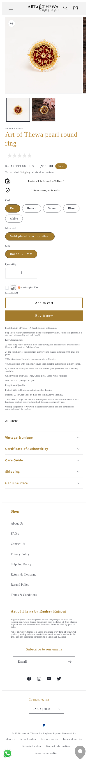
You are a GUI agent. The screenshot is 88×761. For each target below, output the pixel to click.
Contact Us (18, 544)
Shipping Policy (21, 564)
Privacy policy (49, 739)
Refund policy (28, 739)
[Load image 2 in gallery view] (44, 110)
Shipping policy (32, 746)
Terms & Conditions (24, 595)
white (14, 218)
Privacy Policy (20, 554)
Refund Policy (20, 584)
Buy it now (44, 315)
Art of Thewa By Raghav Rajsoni (41, 733)
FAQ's (15, 533)
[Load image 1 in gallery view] (18, 110)
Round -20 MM (21, 254)
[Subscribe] (70, 661)
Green (52, 208)
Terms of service (72, 739)
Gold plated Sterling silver (30, 236)
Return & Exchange (23, 574)
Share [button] (14, 421)
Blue (71, 208)
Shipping (25, 172)
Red (13, 208)
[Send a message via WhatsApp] (7, 753)
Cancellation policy (46, 753)
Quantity (11, 264)
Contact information (58, 746)
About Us (17, 523)
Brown (32, 208)
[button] (11, 8)
